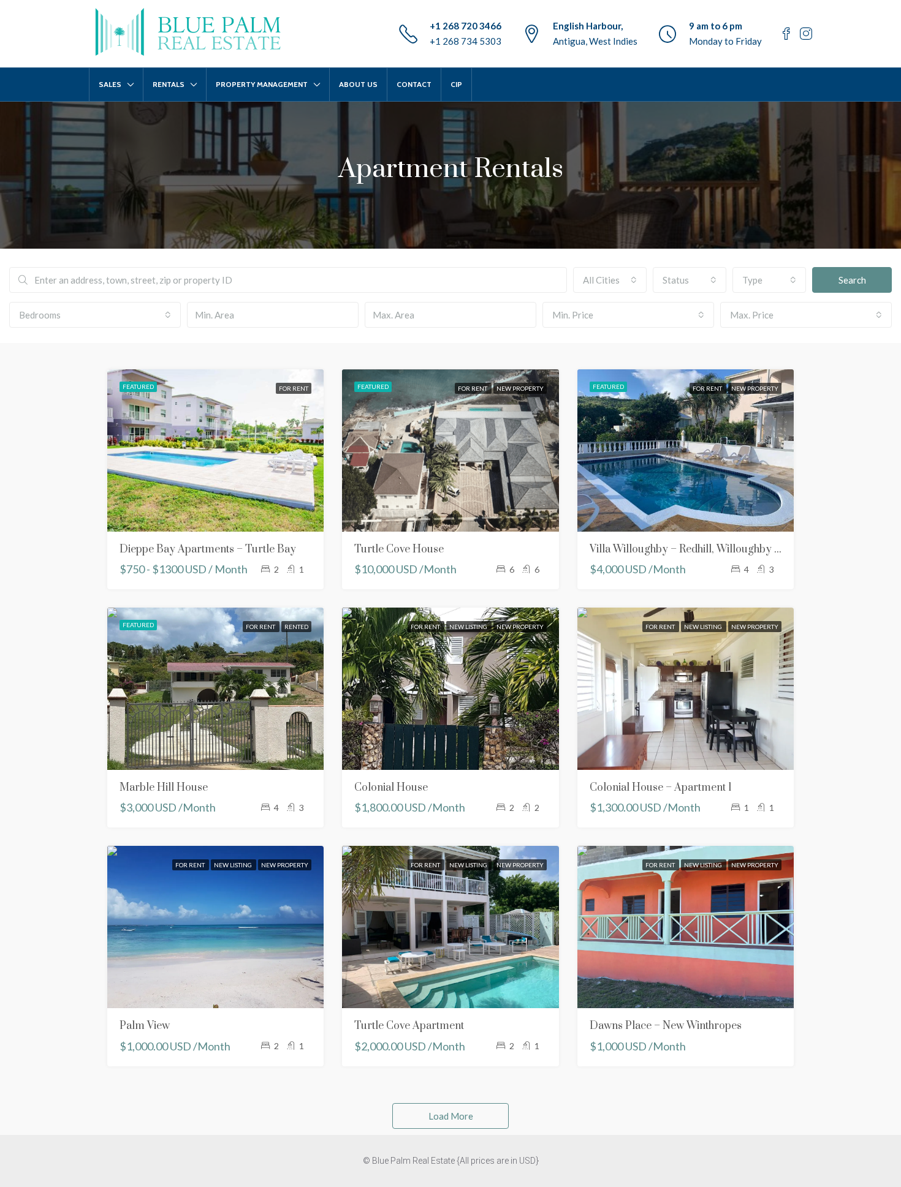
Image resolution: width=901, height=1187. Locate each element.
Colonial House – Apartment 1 (661, 787)
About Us (358, 84)
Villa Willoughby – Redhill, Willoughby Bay (691, 549)
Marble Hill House (164, 787)
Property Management (262, 84)
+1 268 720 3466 (465, 25)
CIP (456, 84)
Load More (450, 1115)
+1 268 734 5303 (465, 41)
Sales (110, 84)
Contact (414, 84)
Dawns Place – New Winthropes (666, 1026)
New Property (520, 388)
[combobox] (610, 280)
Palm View (145, 1026)
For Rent (293, 388)
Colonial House (391, 787)
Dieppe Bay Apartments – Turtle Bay (208, 549)
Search (852, 279)
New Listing (469, 626)
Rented (296, 626)
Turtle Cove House (399, 549)
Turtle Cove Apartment (409, 1026)
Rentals (168, 84)
